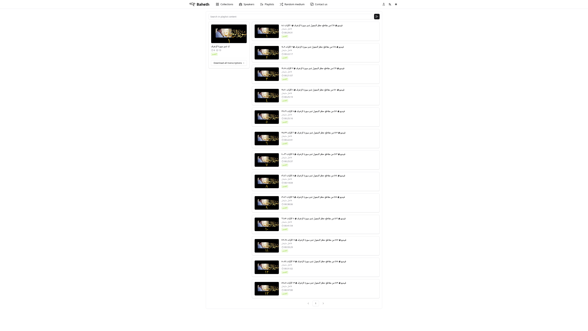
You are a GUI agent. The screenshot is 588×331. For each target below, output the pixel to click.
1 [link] (315, 303)
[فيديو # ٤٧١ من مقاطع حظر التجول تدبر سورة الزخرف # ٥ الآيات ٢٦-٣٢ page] (266, 117)
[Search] (377, 16)
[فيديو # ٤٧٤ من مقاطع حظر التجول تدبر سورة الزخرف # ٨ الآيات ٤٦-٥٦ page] (266, 181)
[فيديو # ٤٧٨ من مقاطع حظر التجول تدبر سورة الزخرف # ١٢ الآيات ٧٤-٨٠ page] (266, 267)
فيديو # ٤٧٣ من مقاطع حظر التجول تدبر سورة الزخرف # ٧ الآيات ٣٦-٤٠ (313, 154)
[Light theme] (396, 4)
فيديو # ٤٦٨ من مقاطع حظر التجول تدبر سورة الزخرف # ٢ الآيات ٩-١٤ (312, 47)
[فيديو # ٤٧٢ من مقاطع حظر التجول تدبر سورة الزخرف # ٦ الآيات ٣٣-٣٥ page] (266, 138)
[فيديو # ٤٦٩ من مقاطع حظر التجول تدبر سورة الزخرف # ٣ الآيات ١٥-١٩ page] (266, 74)
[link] (308, 303)
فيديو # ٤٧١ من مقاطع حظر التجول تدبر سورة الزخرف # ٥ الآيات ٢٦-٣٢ (313, 111)
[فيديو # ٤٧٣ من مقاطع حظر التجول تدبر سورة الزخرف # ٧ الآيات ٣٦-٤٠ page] (266, 160)
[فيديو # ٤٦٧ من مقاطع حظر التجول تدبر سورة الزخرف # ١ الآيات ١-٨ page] (266, 31)
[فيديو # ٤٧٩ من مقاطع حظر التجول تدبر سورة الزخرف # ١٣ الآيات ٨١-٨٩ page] (266, 289)
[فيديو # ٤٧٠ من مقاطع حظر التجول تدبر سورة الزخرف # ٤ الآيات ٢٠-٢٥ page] (266, 96)
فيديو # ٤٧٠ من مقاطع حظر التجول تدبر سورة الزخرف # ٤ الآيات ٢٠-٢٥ (313, 90)
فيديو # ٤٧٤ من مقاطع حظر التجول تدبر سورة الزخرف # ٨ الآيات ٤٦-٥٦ (313, 176)
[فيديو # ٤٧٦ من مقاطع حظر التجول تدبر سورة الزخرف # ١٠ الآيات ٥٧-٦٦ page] (266, 224)
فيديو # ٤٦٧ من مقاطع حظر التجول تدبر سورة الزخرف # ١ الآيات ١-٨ (312, 25)
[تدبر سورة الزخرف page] (229, 46)
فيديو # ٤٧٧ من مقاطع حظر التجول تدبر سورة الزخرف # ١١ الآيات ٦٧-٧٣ (313, 240)
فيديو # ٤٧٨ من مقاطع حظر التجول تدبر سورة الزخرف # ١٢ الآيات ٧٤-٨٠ (313, 261)
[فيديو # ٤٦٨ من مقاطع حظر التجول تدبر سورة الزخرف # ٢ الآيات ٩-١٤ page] (266, 53)
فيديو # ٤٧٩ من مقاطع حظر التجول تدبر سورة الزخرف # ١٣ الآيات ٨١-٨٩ (313, 283)
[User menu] (383, 4)
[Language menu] (390, 4)
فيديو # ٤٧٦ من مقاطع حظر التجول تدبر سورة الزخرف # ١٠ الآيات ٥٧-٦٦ (313, 218)
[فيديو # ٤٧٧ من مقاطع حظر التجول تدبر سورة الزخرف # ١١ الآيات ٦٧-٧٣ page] (266, 246)
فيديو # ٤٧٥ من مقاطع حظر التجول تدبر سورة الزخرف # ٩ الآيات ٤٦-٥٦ (313, 197)
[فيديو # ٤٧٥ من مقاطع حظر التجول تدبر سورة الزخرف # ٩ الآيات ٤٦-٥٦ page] (266, 203)
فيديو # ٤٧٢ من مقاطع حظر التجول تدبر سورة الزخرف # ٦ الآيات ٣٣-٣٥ (313, 133)
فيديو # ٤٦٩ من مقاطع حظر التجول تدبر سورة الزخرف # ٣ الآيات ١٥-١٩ (313, 68)
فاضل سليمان (286, 28)
